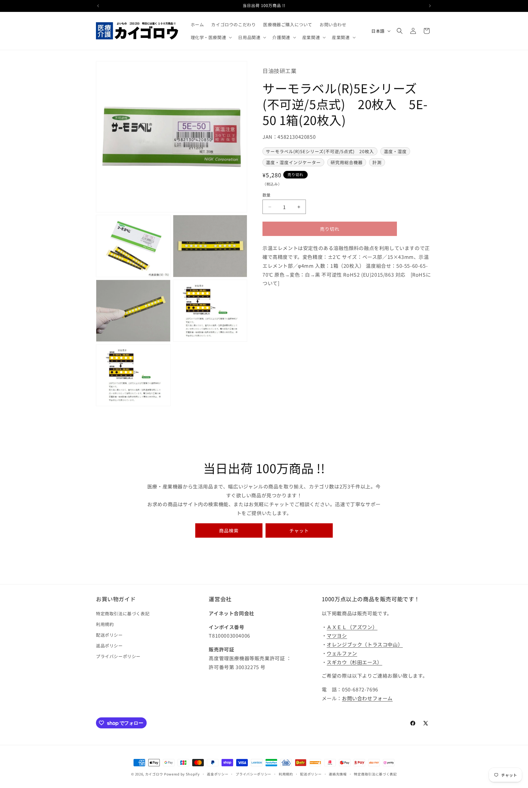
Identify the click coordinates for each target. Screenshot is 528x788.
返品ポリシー (109, 646)
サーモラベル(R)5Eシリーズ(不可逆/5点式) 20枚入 (320, 152)
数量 (266, 195)
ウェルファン (342, 653)
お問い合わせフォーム (367, 698)
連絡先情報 (338, 773)
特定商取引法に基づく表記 (122, 613)
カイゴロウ (154, 773)
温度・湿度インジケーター (293, 163)
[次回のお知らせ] (430, 6)
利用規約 (105, 624)
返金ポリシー (217, 773)
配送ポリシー (109, 635)
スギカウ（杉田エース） (354, 662)
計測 (377, 163)
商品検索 (229, 530)
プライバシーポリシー (118, 656)
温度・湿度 (395, 152)
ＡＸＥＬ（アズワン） (352, 627)
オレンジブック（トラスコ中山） (365, 644)
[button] (211, 37)
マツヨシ (337, 635)
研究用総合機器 (347, 163)
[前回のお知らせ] (98, 6)
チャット (299, 530)
